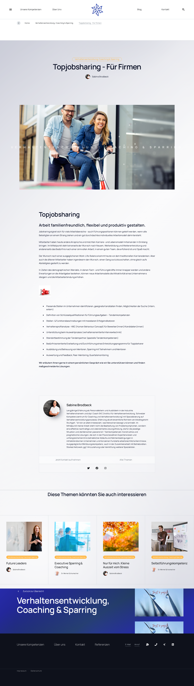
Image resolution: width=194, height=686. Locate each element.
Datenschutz (36, 671)
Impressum (22, 671)
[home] (97, 10)
